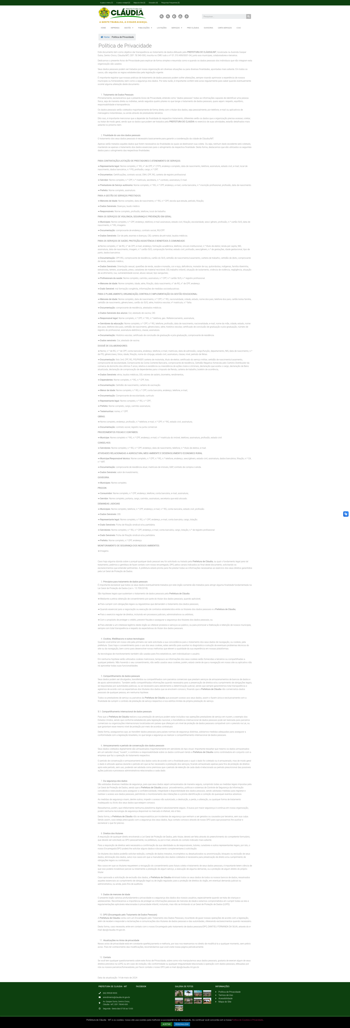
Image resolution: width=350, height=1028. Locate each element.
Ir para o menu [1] (106, 3)
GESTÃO (127, 28)
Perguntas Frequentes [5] (170, 3)
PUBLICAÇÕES (144, 28)
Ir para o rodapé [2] (123, 3)
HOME (103, 28)
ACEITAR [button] (166, 1024)
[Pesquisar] (248, 16)
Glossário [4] (153, 3)
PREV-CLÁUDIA (193, 28)
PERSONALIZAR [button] (181, 1024)
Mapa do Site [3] (139, 3)
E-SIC (239, 28)
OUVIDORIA (208, 28)
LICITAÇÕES (162, 28)
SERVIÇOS (175, 28)
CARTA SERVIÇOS (225, 28)
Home (107, 37)
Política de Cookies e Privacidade (247, 1020)
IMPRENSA (115, 28)
